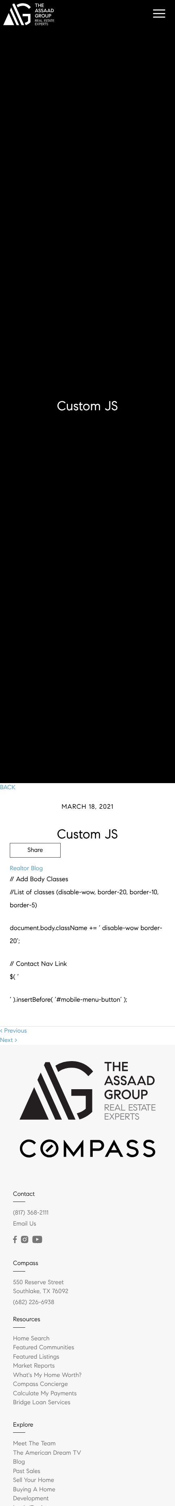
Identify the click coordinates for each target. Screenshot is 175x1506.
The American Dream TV (47, 1453)
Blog (19, 1462)
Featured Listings (36, 1357)
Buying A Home (34, 1489)
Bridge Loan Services (41, 1402)
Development (31, 1498)
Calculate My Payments (45, 1393)
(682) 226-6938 (33, 1302)
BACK (7, 787)
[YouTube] (37, 1239)
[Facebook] (15, 1239)
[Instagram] (24, 1239)
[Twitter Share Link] (35, 872)
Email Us (24, 1224)
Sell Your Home (33, 1480)
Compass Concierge (40, 1384)
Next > (8, 1040)
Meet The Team (34, 1443)
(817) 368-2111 (30, 1213)
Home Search (31, 1338)
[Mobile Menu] (158, 14)
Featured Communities (43, 1347)
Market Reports (34, 1366)
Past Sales (26, 1471)
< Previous (13, 1031)
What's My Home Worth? (47, 1375)
